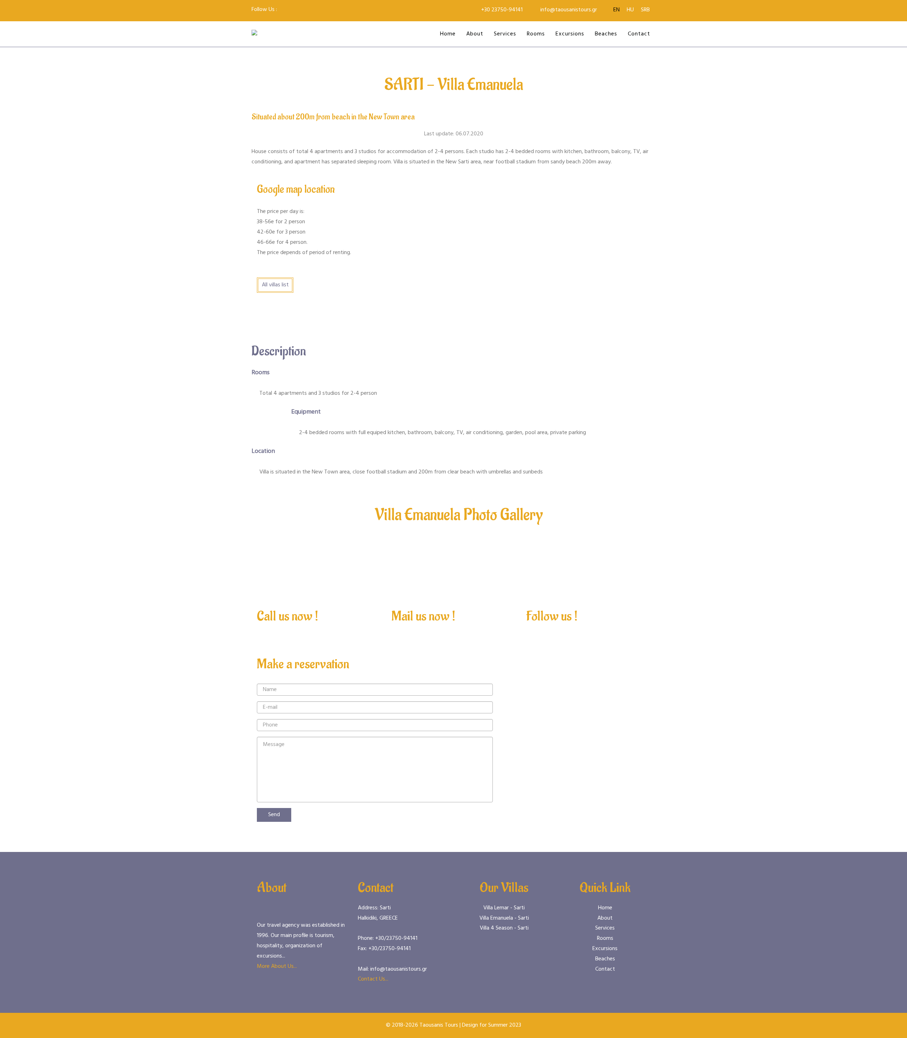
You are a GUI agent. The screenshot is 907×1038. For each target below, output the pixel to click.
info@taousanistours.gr (568, 10)
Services (505, 34)
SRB (645, 10)
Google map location (296, 189)
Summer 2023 (504, 1025)
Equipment (306, 412)
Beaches (606, 34)
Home (448, 34)
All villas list (275, 285)
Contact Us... (373, 979)
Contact (639, 34)
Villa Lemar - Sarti (504, 908)
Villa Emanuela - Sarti (504, 918)
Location (263, 451)
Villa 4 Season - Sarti (504, 928)
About (474, 34)
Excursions (570, 34)
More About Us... (277, 966)
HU (630, 10)
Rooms (536, 34)
